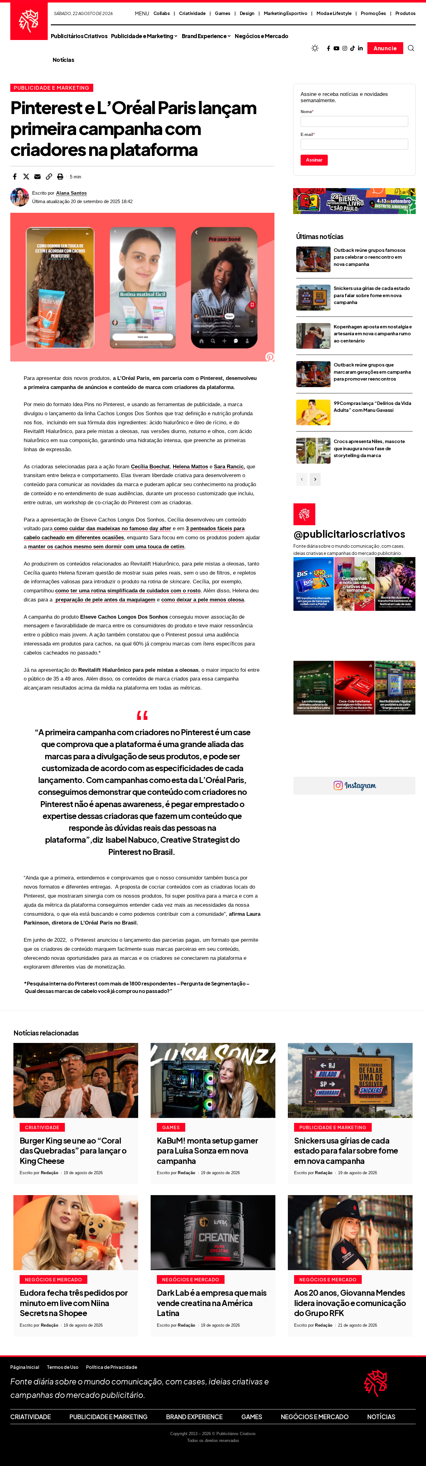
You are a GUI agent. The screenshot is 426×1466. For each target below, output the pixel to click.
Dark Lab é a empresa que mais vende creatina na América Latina (212, 1303)
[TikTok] (352, 48)
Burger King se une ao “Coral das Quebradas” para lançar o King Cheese (73, 1150)
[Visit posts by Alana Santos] (19, 197)
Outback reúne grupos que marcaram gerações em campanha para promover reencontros (372, 371)
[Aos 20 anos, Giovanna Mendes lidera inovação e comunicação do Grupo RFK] (350, 1232)
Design (247, 13)
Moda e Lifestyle (334, 13)
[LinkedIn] (360, 48)
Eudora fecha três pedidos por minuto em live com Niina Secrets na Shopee (74, 1303)
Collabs (161, 13)
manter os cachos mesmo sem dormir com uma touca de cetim (106, 547)
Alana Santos (71, 193)
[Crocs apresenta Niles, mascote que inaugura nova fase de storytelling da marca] (313, 451)
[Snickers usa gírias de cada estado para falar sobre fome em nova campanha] (313, 298)
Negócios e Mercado (53, 1279)
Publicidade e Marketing (52, 87)
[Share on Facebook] (14, 177)
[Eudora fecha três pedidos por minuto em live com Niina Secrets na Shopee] (75, 1232)
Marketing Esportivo (285, 13)
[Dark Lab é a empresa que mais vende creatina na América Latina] (213, 1232)
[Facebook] (328, 48)
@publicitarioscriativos (349, 533)
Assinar (314, 159)
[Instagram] (345, 48)
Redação (50, 1172)
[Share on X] (26, 177)
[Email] (37, 177)
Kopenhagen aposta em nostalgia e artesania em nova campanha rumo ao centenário (373, 333)
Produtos (405, 13)
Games (222, 13)
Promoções (373, 13)
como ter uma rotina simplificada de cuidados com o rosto (128, 591)
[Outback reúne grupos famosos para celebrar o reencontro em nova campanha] (313, 259)
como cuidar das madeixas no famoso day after (111, 528)
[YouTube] (336, 48)
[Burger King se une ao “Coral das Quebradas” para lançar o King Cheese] (75, 1080)
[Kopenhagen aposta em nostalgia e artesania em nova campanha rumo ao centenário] (313, 336)
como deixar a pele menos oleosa (202, 600)
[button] (411, 48)
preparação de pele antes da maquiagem (104, 600)
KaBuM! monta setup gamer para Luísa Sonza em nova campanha (207, 1150)
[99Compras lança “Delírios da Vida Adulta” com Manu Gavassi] (313, 413)
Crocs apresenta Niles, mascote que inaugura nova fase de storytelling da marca (369, 448)
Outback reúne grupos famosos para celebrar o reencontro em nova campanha (369, 257)
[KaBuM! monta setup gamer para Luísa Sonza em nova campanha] (213, 1080)
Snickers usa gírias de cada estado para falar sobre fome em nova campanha (372, 295)
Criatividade (192, 13)
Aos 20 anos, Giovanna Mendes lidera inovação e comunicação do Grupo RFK (350, 1303)
